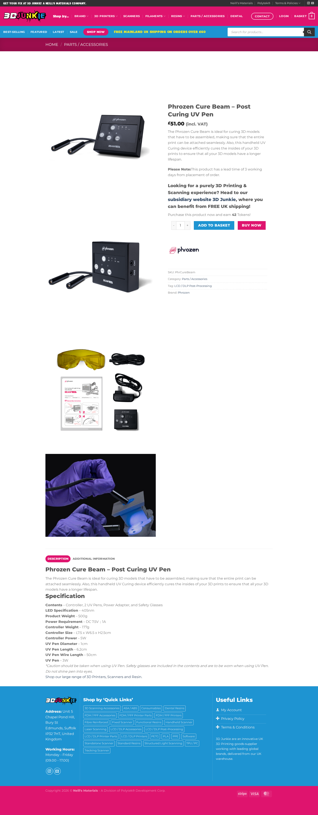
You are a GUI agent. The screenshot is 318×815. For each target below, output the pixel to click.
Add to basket (214, 225)
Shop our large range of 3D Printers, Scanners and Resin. (93, 677)
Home (51, 44)
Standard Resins (128, 743)
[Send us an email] (312, 3)
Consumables (151, 708)
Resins (176, 16)
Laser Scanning (95, 729)
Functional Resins (148, 722)
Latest (58, 32)
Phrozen (184, 292)
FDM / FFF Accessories (100, 715)
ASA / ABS (130, 708)
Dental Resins (174, 708)
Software (189, 736)
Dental (236, 16)
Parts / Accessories (208, 16)
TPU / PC (192, 743)
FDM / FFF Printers (168, 715)
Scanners (131, 16)
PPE (175, 736)
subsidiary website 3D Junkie (202, 199)
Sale (74, 32)
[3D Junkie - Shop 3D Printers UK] (25, 16)
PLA (166, 736)
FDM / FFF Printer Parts (135, 715)
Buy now (251, 225)
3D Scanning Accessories (102, 708)
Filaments (153, 16)
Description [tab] (58, 558)
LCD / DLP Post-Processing (193, 286)
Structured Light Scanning (163, 743)
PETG (155, 736)
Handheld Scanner (178, 722)
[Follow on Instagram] (308, 3)
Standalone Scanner (99, 743)
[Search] (309, 32)
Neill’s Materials (241, 3)
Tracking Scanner (97, 750)
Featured (39, 32)
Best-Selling (14, 32)
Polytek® (263, 3)
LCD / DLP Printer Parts (101, 736)
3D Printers (104, 16)
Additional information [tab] (94, 558)
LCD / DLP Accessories (126, 729)
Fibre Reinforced (96, 722)
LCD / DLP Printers (134, 736)
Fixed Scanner (122, 722)
